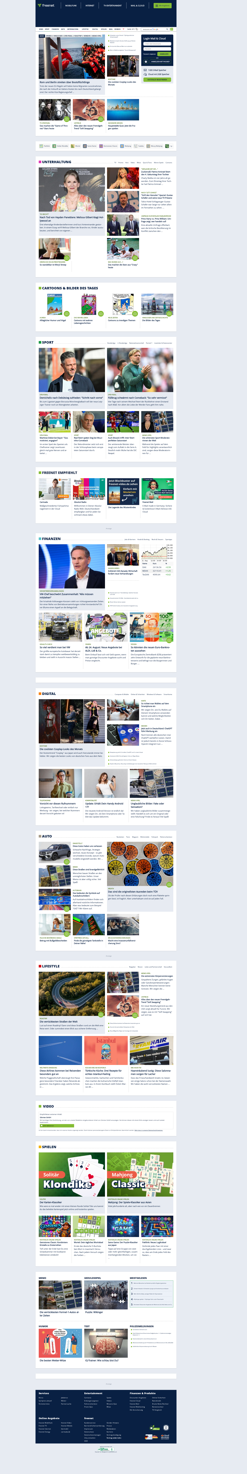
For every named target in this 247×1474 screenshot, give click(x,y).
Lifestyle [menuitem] (85, 29)
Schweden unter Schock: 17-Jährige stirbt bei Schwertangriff (122, 36)
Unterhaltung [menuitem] (72, 29)
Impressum (88, 1429)
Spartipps (168, 539)
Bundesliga (111, 343)
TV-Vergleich (157, 1410)
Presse (109, 1426)
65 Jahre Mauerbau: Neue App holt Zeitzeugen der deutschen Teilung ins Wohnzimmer (133, 764)
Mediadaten (111, 1429)
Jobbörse (64, 1398)
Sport (48, 342)
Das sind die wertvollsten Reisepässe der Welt (122, 1027)
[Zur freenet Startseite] (46, 5)
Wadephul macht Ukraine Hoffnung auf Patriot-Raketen (123, 41)
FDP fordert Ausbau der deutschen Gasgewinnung (124, 606)
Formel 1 (149, 343)
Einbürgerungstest (91, 1401)
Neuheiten (120, 837)
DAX (144, 567)
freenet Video (66, 1423)
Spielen (49, 1147)
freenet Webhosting (137, 1407)
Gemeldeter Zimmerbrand (140, 1329)
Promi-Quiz (88, 1407)
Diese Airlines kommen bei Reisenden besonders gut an (125, 1023)
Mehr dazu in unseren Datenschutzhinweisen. (149, 1130)
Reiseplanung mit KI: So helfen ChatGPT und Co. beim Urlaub (126, 752)
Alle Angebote (164, 5)
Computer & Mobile (122, 694)
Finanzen (51, 538)
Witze (139, 162)
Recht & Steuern (157, 539)
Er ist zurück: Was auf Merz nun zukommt (121, 46)
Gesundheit (168, 966)
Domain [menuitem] (117, 29)
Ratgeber (132, 966)
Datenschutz (89, 1432)
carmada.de (65, 1432)
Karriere (110, 1432)
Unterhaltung (56, 162)
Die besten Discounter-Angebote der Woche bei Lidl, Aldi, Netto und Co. (153, 1304)
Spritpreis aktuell (45, 1401)
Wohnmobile (144, 837)
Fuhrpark (155, 837)
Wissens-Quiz (112, 1404)
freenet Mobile (66, 1426)
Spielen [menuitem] (104, 29)
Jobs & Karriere (130, 539)
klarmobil (64, 1429)
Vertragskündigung (114, 1435)
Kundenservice (89, 1423)
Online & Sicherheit (138, 694)
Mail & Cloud (137, 5)
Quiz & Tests (147, 162)
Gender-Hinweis (113, 1423)
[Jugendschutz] (106, 1449)
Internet (90, 5)
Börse (41, 1398)
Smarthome (168, 694)
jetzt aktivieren (48, 1126)
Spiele (109, 1398)
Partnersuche (66, 1404)
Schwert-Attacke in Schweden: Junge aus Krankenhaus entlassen (151, 1288)
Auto (47, 836)
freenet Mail (134, 1404)
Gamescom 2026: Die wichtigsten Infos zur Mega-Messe (124, 756)
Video (133, 162)
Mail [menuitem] (111, 29)
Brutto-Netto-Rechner (160, 1404)
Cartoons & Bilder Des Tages (70, 288)
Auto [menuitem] (63, 29)
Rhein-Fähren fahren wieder (118, 602)
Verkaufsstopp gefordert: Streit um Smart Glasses (123, 760)
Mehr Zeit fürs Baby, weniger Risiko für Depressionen (148, 1294)
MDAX (145, 571)
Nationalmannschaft (136, 343)
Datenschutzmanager (92, 1435)
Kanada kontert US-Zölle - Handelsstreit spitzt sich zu (124, 598)
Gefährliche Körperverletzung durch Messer (145, 1346)
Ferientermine (44, 1404)
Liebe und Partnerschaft (153, 966)
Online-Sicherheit (158, 1398)
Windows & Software (154, 694)
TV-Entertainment (113, 5)
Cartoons (169, 162)
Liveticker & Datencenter (163, 343)
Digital (49, 693)
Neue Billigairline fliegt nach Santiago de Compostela (124, 1031)
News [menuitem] (41, 29)
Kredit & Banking (143, 539)
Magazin (135, 837)
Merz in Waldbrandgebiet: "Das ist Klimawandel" (123, 50)
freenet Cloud (135, 1401)
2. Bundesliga (122, 343)
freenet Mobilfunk (45, 1423)
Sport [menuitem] (47, 29)
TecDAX (145, 574)
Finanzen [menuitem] (55, 29)
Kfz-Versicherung (136, 1410)
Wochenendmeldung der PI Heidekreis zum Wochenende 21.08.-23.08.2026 (153, 1343)
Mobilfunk (71, 5)
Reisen (140, 966)
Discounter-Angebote (138, 1398)
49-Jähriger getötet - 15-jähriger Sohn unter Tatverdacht (149, 1299)
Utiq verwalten (89, 1438)
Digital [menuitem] (95, 29)
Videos (109, 1401)
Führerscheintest (166, 837)
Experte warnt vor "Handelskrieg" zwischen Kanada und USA (124, 593)
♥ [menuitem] (123, 29)
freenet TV (43, 1426)
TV (115, 162)
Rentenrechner (158, 1407)
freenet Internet (45, 1429)
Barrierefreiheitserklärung (94, 1426)
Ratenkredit (156, 1401)
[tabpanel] (72, 63)
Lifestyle (51, 966)
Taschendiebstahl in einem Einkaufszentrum (145, 1339)
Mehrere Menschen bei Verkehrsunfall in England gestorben (150, 1283)
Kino (127, 162)
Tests (128, 837)
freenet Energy (44, 1432)
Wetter (63, 1401)
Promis (120, 162)
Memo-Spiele (159, 162)
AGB (86, 1441)
